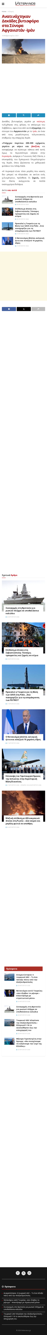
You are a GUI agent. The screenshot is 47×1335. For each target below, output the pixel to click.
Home (4, 11)
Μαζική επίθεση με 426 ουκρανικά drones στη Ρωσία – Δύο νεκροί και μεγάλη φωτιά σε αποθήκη (23, 821)
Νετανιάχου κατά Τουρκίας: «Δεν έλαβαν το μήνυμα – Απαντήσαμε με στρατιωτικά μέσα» (29, 994)
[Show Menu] (3, 4)
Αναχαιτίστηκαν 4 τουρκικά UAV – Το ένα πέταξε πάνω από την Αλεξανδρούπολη (26, 978)
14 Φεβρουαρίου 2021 (10, 35)
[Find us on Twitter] (24, 1273)
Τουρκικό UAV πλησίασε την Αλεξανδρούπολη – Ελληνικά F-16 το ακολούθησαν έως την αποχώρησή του (27, 1025)
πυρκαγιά (6, 156)
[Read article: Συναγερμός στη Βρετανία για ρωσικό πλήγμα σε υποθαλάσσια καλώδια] (7, 199)
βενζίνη (35, 146)
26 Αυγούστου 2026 (13, 827)
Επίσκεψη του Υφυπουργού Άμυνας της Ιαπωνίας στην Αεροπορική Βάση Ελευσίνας (23, 779)
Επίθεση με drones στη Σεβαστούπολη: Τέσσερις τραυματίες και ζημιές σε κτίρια (27, 212)
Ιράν (35, 131)
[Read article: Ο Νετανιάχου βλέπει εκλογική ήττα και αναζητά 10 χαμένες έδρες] (7, 241)
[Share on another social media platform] (38, 115)
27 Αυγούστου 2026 (22, 234)
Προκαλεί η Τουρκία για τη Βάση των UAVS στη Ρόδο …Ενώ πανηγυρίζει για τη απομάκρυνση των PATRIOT (29, 227)
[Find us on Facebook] (18, 1273)
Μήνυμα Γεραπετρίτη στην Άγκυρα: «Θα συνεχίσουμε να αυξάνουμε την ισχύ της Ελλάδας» (29, 1042)
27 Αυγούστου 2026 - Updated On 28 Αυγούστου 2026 (24, 785)
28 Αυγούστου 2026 (22, 204)
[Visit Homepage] (25, 3)
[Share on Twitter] (24, 115)
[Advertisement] (23, 89)
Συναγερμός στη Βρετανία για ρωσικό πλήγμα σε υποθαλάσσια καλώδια (29, 199)
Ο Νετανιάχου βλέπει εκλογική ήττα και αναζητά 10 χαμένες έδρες (29, 240)
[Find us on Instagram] (29, 1273)
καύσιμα (41, 121)
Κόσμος (11, 11)
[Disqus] (23, 866)
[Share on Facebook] (9, 115)
